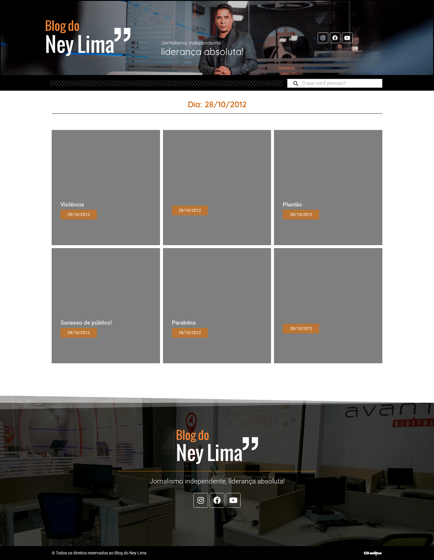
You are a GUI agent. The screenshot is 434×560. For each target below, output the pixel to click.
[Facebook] (335, 37)
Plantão (292, 204)
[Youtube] (347, 37)
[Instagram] (323, 37)
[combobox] (334, 83)
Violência (72, 204)
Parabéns (184, 322)
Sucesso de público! (86, 322)
